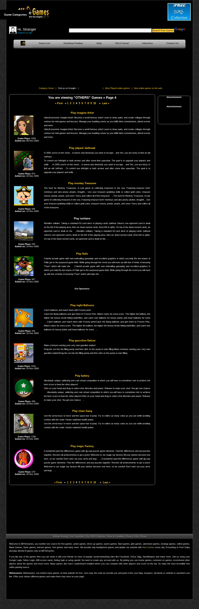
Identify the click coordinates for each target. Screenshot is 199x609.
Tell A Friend (122, 43)
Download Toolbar (73, 43)
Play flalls (82, 253)
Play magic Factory (82, 446)
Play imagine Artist (82, 112)
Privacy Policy (132, 536)
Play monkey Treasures (82, 183)
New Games (148, 547)
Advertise (147, 43)
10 (94, 103)
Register (21, 33)
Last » (105, 103)
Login (29, 33)
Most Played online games (117, 88)
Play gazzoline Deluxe (82, 340)
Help (99, 43)
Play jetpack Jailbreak (82, 148)
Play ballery (82, 375)
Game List (44, 43)
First (59, 103)
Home (144, 536)
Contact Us (172, 43)
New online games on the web (148, 88)
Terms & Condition (115, 536)
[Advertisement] (19, 68)
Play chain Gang (82, 411)
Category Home (46, 88)
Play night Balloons (82, 305)
